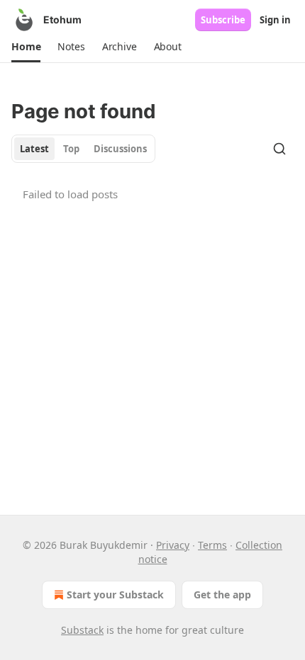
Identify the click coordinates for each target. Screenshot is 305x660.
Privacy (172, 545)
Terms (212, 545)
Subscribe (223, 19)
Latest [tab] (34, 148)
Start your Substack (115, 594)
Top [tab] (71, 148)
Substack (82, 630)
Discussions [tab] (120, 148)
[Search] (279, 149)
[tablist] (83, 149)
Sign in (275, 19)
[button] (26, 46)
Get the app (222, 594)
